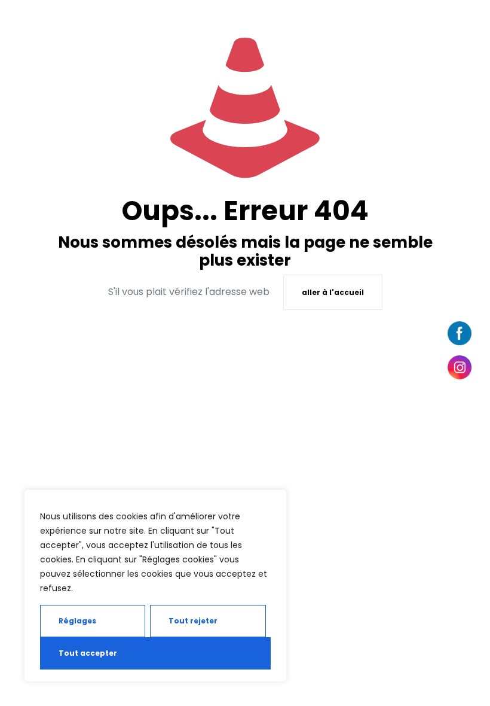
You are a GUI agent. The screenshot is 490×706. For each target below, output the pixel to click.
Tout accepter (88, 653)
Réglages (77, 621)
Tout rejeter (193, 621)
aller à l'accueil (333, 292)
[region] (155, 585)
